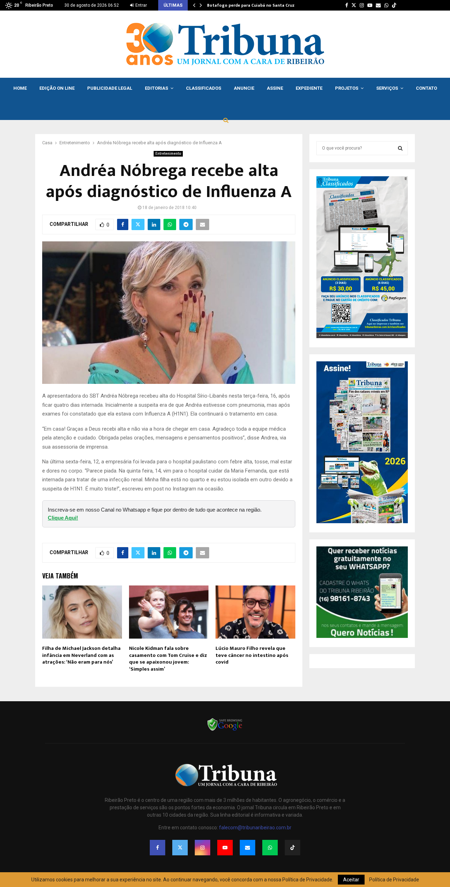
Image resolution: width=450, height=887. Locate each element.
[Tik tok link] (394, 5)
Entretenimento (168, 154)
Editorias (156, 88)
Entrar (140, 5)
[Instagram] (202, 847)
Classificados (203, 88)
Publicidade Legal (109, 88)
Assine (275, 88)
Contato (426, 88)
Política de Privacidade (394, 879)
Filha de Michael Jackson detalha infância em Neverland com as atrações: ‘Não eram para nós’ (81, 655)
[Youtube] (225, 847)
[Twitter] (180, 847)
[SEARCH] (400, 148)
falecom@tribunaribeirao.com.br (255, 827)
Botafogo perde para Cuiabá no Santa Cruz (251, 5)
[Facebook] (157, 847)
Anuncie (244, 88)
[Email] (247, 847)
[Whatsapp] (270, 847)
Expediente (309, 88)
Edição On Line (57, 88)
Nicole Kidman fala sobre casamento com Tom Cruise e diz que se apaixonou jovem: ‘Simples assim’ (168, 658)
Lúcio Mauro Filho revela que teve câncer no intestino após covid (252, 655)
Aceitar (351, 879)
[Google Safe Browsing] (225, 730)
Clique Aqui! (63, 518)
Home (20, 88)
